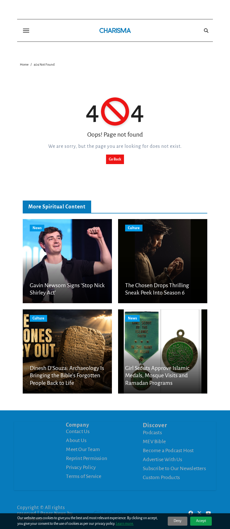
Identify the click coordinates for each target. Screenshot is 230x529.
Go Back (115, 159)
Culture (134, 228)
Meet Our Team (83, 449)
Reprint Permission (86, 458)
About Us (76, 440)
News (37, 228)
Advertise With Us (162, 459)
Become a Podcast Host (168, 450)
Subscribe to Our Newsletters (174, 468)
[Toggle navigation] (26, 30)
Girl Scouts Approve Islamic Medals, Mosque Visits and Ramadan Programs (157, 375)
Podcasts (152, 432)
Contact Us (77, 431)
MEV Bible (154, 441)
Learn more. (125, 524)
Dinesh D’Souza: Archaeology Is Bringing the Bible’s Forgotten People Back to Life (67, 375)
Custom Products (161, 477)
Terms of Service (83, 476)
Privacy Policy (81, 467)
